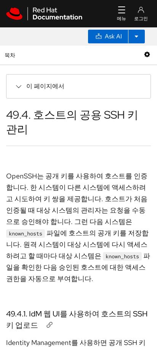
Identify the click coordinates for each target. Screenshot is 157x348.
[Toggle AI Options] (136, 36)
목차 (11, 55)
